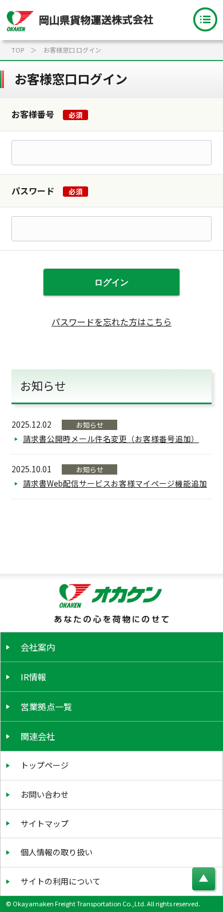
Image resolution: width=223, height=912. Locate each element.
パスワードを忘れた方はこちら (111, 322)
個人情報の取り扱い (57, 852)
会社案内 (38, 647)
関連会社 (38, 736)
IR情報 (33, 677)
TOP (17, 49)
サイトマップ (45, 823)
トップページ (45, 765)
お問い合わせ (45, 794)
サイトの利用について (61, 881)
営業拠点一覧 (46, 706)
